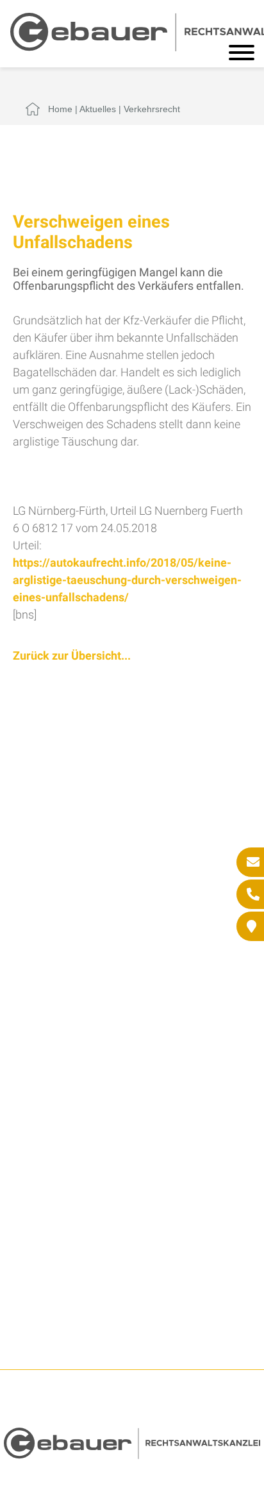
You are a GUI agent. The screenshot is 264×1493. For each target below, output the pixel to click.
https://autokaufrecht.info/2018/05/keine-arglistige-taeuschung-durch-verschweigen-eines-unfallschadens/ (127, 580)
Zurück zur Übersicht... (72, 655)
